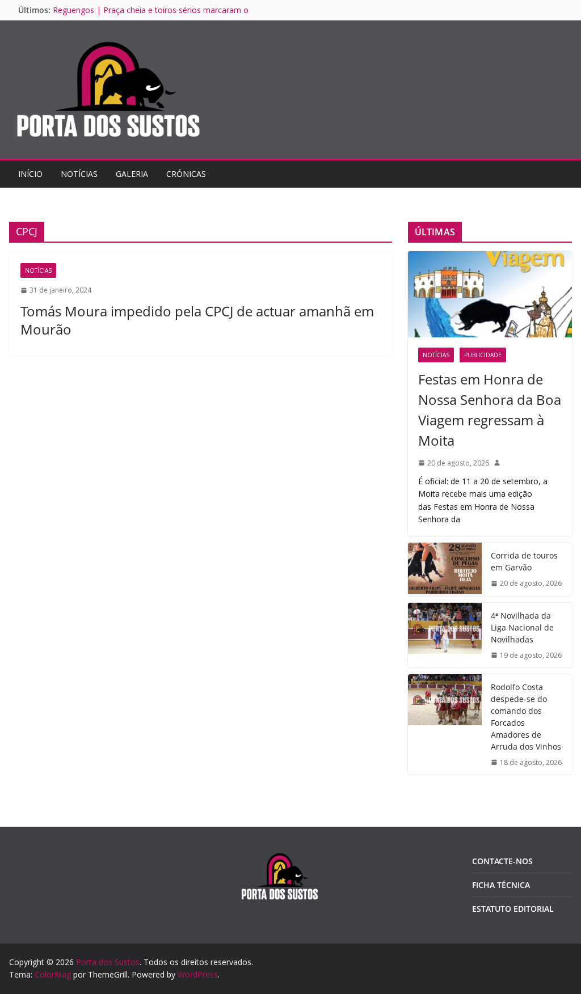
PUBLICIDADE (483, 355)
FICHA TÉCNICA (501, 884)
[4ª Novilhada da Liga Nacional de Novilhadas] (445, 635)
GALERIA (132, 173)
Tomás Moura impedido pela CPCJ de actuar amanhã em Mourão (197, 320)
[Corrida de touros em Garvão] (445, 569)
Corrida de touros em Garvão (524, 561)
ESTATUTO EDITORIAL (513, 908)
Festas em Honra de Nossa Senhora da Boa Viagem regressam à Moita (489, 410)
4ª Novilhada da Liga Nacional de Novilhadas (522, 627)
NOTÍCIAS (79, 173)
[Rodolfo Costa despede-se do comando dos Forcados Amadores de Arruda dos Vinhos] (445, 724)
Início (30, 173)
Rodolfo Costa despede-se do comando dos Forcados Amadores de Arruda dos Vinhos (526, 717)
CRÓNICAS (186, 173)
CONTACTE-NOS (502, 861)
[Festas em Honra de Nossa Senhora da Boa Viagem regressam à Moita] (490, 294)
